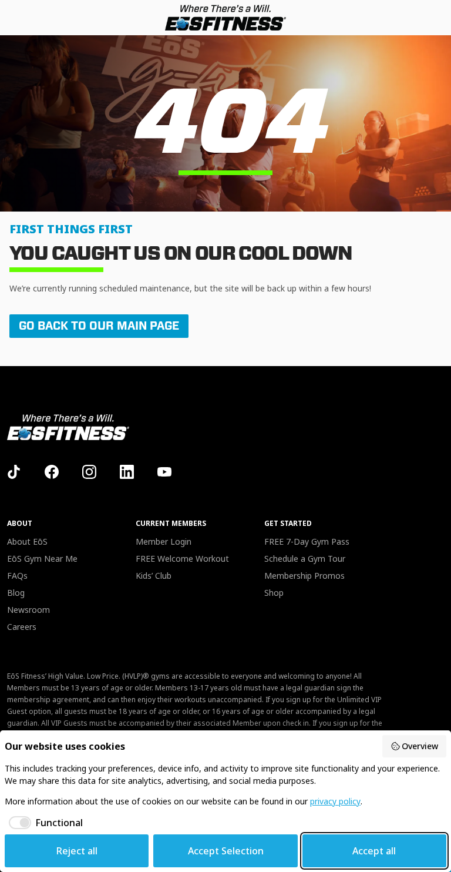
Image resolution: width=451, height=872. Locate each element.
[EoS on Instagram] (89, 472)
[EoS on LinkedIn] (127, 472)
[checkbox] (44, 823)
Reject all (76, 850)
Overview (420, 746)
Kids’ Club (153, 575)
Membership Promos (304, 575)
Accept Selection (226, 850)
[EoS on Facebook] (52, 472)
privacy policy (335, 801)
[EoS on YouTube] (164, 472)
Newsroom (28, 609)
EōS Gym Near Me (42, 558)
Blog (16, 592)
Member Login (163, 541)
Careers (21, 626)
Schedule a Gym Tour (304, 558)
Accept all (374, 850)
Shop (274, 592)
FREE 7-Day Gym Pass (306, 541)
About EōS (27, 541)
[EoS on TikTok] (14, 472)
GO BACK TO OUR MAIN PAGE (99, 326)
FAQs (17, 575)
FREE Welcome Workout (182, 558)
